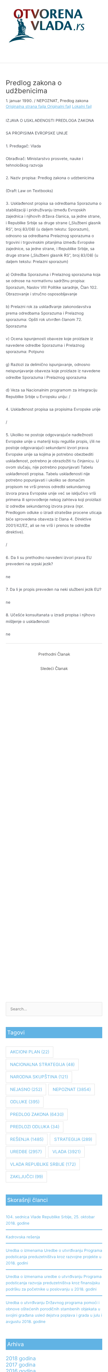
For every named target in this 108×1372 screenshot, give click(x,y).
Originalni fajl (59, 106)
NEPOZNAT (47, 100)
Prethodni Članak (54, 654)
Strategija (73, 1139)
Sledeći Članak (54, 668)
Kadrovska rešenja (23, 1237)
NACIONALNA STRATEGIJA (42, 1064)
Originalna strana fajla (26, 106)
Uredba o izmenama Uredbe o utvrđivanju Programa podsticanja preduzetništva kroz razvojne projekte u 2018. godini (54, 1256)
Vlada (66, 1151)
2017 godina (20, 1364)
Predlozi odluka (34, 1126)
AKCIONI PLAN (29, 1052)
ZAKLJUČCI (26, 1176)
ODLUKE (24, 1101)
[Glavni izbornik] (54, 56)
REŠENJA (26, 1139)
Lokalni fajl (82, 106)
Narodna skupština (39, 1076)
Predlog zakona (74, 100)
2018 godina (21, 1358)
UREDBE (26, 1151)
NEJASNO (26, 1089)
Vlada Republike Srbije (43, 1164)
